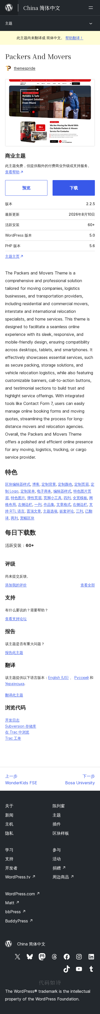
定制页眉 (81, 484)
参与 (57, 849)
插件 (57, 823)
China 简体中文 (31, 943)
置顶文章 (34, 511)
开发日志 (12, 720)
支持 (9, 858)
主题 (8, 23)
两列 (14, 518)
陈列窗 (59, 805)
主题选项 (50, 511)
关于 (9, 805)
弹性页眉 (34, 497)
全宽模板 (80, 497)
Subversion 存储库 (20, 726)
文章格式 (63, 504)
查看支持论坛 (16, 618)
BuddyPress (19, 920)
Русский (81, 677)
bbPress (15, 911)
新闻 (9, 815)
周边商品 (63, 876)
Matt (12, 902)
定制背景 (49, 484)
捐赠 (59, 867)
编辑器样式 (62, 491)
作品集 (49, 504)
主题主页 (12, 256)
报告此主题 (14, 652)
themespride (24, 68)
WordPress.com (22, 893)
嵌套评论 (66, 511)
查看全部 (88, 585)
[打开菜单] (92, 7)
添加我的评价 (16, 585)
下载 (74, 187)
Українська (14, 683)
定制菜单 (28, 491)
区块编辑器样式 (17, 484)
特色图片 (18, 497)
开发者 (11, 867)
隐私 (9, 833)
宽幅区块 (27, 518)
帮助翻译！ (74, 38)
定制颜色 (65, 484)
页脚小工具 (53, 497)
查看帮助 (12, 172)
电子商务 (44, 491)
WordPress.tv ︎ (20, 876)
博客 (35, 484)
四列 (67, 497)
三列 (79, 511)
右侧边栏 (80, 504)
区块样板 (61, 833)
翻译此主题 (14, 695)
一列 (38, 504)
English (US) (58, 677)
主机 (9, 823)
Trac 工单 (13, 738)
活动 (57, 858)
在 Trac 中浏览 (17, 732)
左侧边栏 (25, 504)
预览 (26, 187)
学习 (9, 849)
